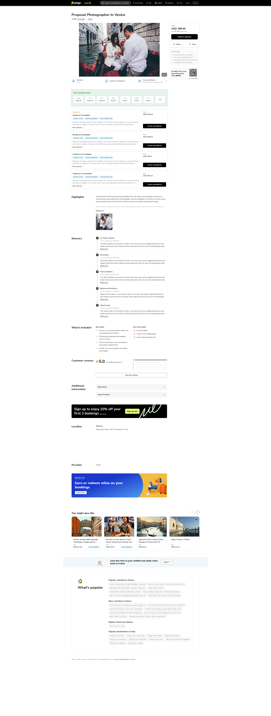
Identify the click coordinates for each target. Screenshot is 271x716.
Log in (187, 3)
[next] (197, 512)
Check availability (154, 126)
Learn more (81, 493)
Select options (184, 36)
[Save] (98, 519)
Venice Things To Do (90, 659)
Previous (70, 50)
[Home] (81, 3)
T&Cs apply (103, 414)
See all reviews (131, 375)
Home (73, 659)
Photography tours (105, 659)
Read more (100, 211)
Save (194, 44)
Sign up (195, 3)
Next (169, 50)
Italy (79, 659)
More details (77, 128)
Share (178, 44)
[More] (121, 362)
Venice (90, 19)
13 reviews (81, 19)
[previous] (192, 512)
